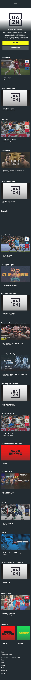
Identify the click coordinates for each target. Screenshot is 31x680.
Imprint (3, 660)
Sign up (15, 43)
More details (15, 48)
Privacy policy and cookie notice (10, 657)
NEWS (3, 665)
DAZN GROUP (5, 663)
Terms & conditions (6, 655)
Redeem (3, 668)
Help (2, 652)
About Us (4, 671)
